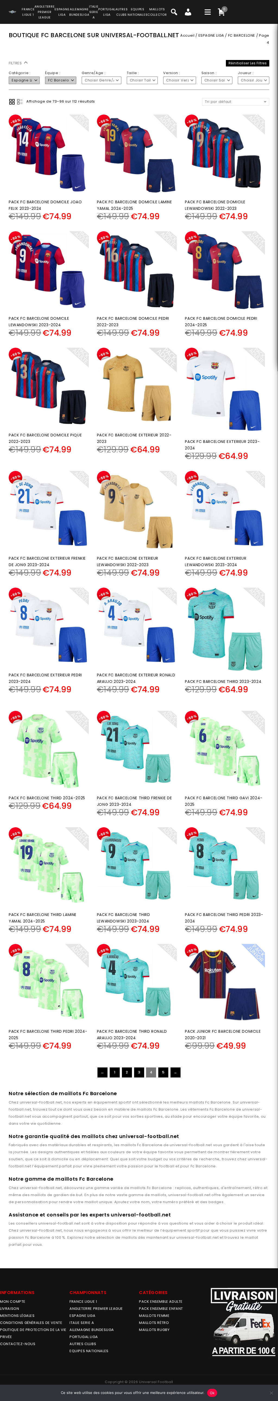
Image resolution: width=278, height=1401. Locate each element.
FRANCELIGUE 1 (28, 12)
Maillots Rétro (154, 1322)
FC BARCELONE (241, 35)
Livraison (9, 1308)
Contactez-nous (17, 1343)
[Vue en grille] (12, 102)
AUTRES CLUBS (83, 1343)
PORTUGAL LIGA (84, 1336)
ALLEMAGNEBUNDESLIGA (79, 12)
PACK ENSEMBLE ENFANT (161, 1308)
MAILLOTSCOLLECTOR (157, 12)
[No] (271, 1393)
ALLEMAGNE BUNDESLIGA (92, 1329)
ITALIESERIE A (93, 12)
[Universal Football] (12, 11)
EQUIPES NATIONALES (89, 1351)
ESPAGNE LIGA (211, 35)
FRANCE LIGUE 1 (83, 1301)
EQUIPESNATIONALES (137, 12)
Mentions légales (17, 1315)
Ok (212, 1393)
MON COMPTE (13, 1301)
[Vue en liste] (20, 102)
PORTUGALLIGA (106, 12)
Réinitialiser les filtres (248, 63)
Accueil (187, 35)
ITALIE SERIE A (82, 1322)
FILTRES (16, 63)
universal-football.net (41, 1102)
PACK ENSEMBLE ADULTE (161, 1301)
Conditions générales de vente (31, 1322)
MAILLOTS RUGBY (154, 1329)
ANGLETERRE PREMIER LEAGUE (44, 12)
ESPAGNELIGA (62, 12)
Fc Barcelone (217, 1102)
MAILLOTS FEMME (154, 1315)
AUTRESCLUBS (121, 12)
